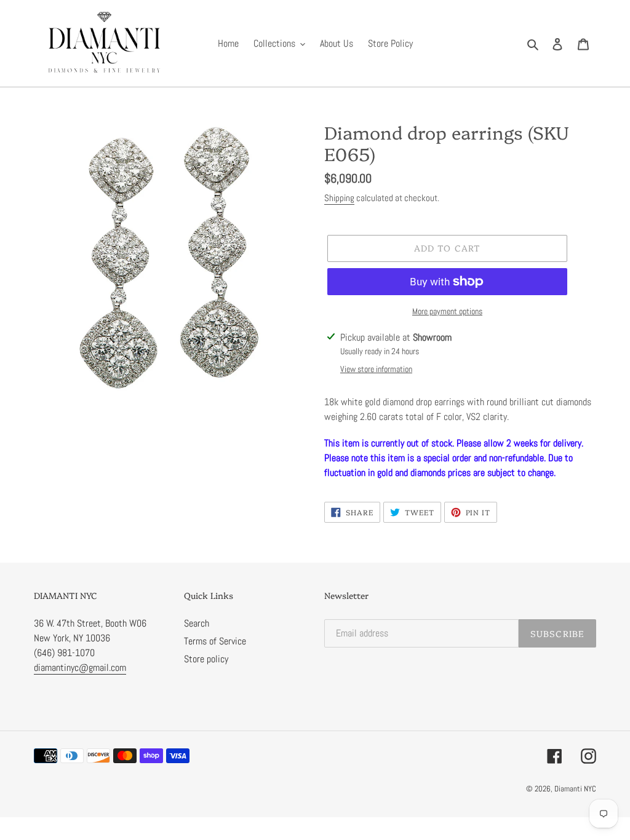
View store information (376, 368)
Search (196, 623)
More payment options (447, 311)
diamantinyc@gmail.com (80, 667)
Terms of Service (215, 641)
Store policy (206, 658)
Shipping (339, 198)
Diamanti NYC (575, 788)
